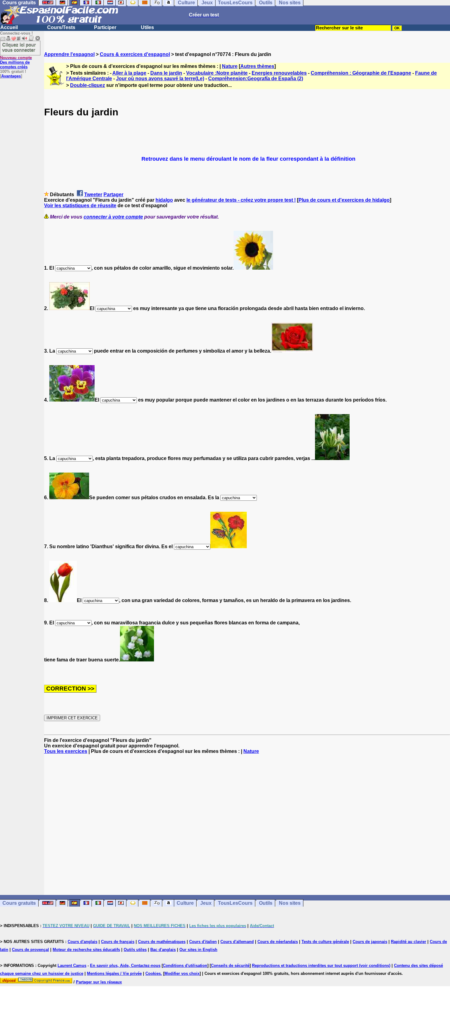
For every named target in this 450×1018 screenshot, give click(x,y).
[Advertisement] (247, 824)
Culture (185, 903)
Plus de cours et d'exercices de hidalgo (344, 200)
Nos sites (290, 903)
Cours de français (117, 941)
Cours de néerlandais (277, 941)
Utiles (147, 27)
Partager (113, 194)
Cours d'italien (203, 941)
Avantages (11, 76)
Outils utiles (135, 949)
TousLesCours (235, 903)
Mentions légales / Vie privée (114, 973)
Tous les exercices (65, 751)
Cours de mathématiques (162, 941)
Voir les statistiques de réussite (80, 205)
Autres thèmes (257, 66)
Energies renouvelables (279, 73)
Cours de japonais (370, 941)
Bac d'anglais (163, 949)
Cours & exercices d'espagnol (135, 54)
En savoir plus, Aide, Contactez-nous (125, 965)
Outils (265, 903)
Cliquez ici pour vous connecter (19, 47)
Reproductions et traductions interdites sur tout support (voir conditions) (321, 965)
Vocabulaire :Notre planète (217, 73)
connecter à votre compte (113, 216)
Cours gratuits (19, 903)
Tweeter (93, 194)
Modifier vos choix (182, 973)
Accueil (9, 27)
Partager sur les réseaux (99, 982)
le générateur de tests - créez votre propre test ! (241, 200)
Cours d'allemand (237, 941)
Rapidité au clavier (408, 941)
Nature (230, 66)
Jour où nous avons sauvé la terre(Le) (160, 78)
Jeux (206, 903)
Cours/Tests (61, 27)
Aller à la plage (129, 73)
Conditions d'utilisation (185, 965)
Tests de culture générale (325, 941)
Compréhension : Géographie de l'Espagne (361, 73)
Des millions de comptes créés (16, 62)
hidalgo (164, 200)
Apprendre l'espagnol (69, 54)
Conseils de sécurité (230, 965)
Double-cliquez (87, 85)
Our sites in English (198, 949)
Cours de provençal (30, 949)
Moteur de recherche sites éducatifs (86, 949)
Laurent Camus (72, 965)
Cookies (153, 973)
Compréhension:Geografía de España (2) (255, 78)
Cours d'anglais (82, 941)
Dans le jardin (166, 73)
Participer (105, 27)
